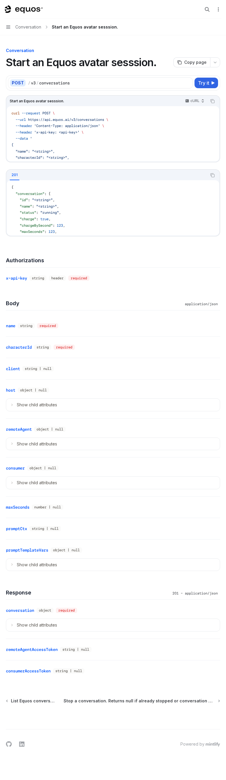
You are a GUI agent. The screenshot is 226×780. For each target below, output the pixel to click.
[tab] (14, 174)
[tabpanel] (113, 207)
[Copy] (187, 83)
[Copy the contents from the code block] (212, 101)
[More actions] (218, 9)
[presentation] (113, 133)
